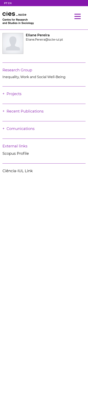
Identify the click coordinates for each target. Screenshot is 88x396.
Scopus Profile (15, 153)
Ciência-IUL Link (17, 171)
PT (5, 3)
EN (10, 3)
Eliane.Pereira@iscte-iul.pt (44, 39)
